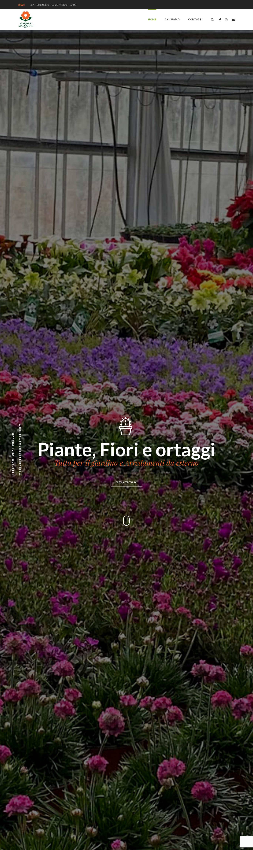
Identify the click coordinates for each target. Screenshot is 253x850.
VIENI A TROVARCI (126, 482)
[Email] (233, 19)
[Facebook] (220, 19)
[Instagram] (226, 19)
